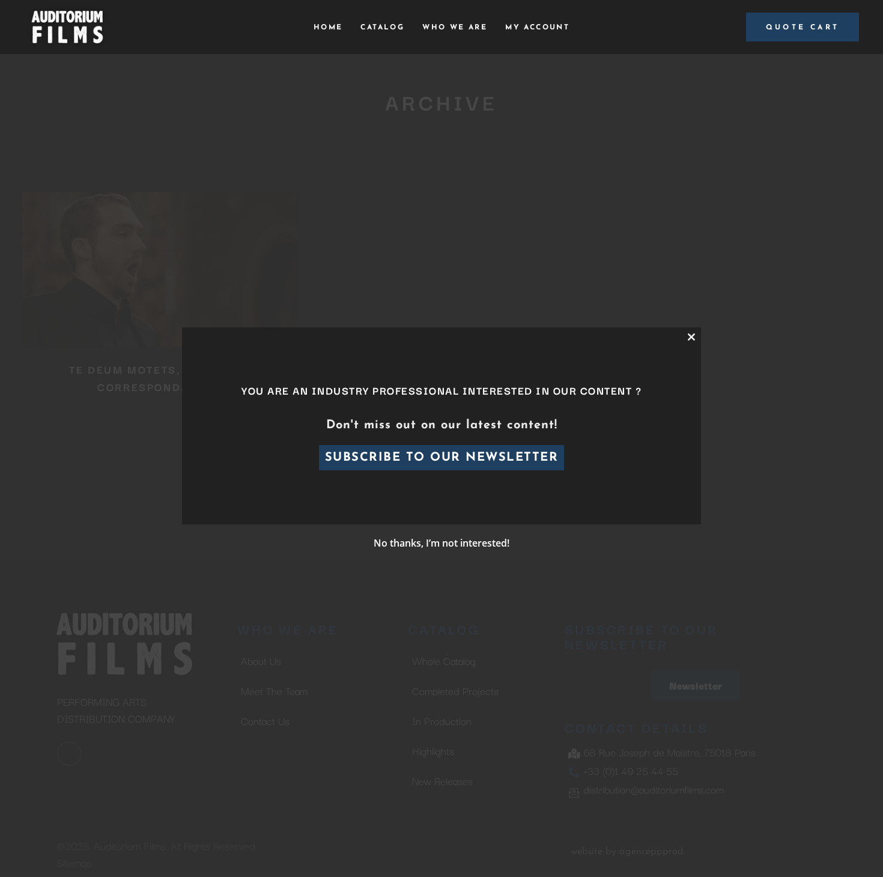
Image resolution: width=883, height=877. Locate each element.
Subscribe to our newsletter (442, 458)
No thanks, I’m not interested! (441, 543)
